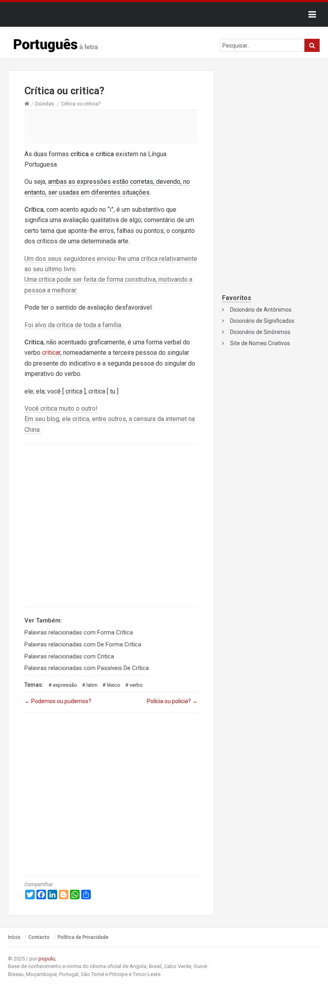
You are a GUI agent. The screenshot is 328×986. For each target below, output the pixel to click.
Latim (92, 685)
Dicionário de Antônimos (261, 309)
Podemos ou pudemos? (57, 701)
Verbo (136, 685)
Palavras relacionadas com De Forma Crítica (82, 644)
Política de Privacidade (83, 937)
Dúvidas (44, 104)
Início (14, 937)
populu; (47, 959)
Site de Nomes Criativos (260, 343)
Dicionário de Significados (262, 321)
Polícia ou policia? (172, 701)
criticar (51, 352)
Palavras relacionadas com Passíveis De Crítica (86, 668)
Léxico (113, 685)
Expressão (65, 685)
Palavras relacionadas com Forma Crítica (78, 632)
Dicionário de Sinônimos (260, 332)
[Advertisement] (111, 126)
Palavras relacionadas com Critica (69, 656)
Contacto (39, 937)
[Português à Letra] (56, 44)
